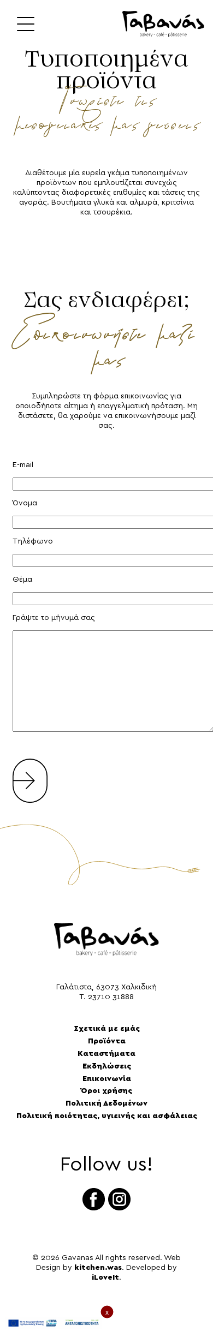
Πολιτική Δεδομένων (106, 1103)
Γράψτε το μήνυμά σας (54, 618)
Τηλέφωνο (33, 541)
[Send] (30, 774)
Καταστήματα (106, 1054)
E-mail (23, 465)
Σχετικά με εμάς (107, 1028)
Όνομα (25, 503)
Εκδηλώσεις (106, 1066)
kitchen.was (98, 1268)
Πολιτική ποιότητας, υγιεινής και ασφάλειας (106, 1116)
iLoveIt (105, 1277)
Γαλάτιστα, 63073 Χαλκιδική (106, 987)
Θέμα (22, 579)
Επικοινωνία (106, 1079)
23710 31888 (111, 997)
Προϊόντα (107, 1041)
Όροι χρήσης (106, 1091)
